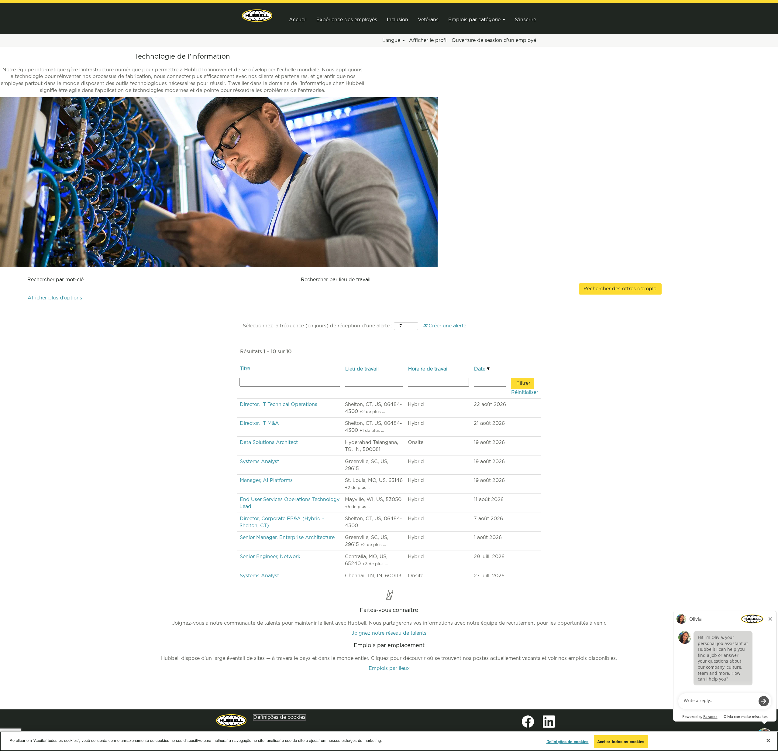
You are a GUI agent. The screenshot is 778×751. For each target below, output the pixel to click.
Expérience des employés (346, 19)
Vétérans (428, 19)
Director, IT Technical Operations (278, 404)
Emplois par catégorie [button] (475, 19)
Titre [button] (245, 368)
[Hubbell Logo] (231, 720)
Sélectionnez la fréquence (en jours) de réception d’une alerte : (317, 325)
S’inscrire (525, 19)
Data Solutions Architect (269, 442)
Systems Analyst (259, 461)
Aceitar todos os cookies (621, 741)
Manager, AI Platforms (266, 480)
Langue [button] (392, 40)
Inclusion (397, 19)
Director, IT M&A (259, 423)
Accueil (298, 19)
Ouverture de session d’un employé (494, 40)
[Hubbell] (257, 15)
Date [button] (480, 369)
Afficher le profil (428, 40)
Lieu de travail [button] (362, 369)
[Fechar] (768, 740)
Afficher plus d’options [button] (55, 297)
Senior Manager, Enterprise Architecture (287, 537)
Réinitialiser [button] (524, 392)
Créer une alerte (446, 325)
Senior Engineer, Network (270, 556)
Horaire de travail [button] (428, 369)
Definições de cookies (279, 717)
